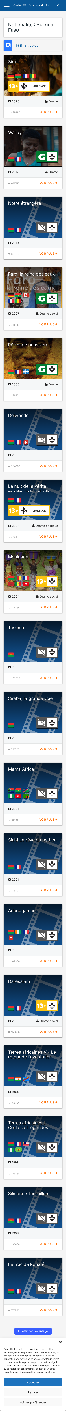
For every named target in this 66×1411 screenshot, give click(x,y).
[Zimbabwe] (26, 796)
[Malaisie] (26, 1144)
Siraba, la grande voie (30, 698)
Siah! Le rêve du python (32, 840)
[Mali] (19, 301)
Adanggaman (22, 910)
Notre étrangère (24, 203)
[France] (26, 76)
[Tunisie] (26, 584)
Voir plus (47, 112)
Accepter (33, 1382)
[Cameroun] (19, 578)
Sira (12, 61)
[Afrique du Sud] (11, 790)
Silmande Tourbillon (28, 1193)
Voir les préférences (33, 1402)
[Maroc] (11, 584)
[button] (60, 1342)
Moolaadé (18, 557)
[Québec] (27, 372)
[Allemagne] (11, 76)
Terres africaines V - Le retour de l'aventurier (32, 1054)
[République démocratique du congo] (26, 1079)
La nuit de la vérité (28, 488)
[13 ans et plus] (13, 86)
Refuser (33, 1392)
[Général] (41, 156)
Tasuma (16, 627)
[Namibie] (26, 790)
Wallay (15, 132)
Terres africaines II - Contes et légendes (28, 1125)
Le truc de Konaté (26, 1264)
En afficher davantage (33, 1331)
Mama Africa (21, 769)
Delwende (18, 415)
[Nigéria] (11, 796)
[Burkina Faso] (19, 76)
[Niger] (19, 1079)
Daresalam (19, 981)
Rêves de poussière (28, 344)
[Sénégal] (33, 76)
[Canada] (26, 295)
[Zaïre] (19, 1150)
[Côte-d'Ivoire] (19, 932)
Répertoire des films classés (44, 5)
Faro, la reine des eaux (31, 274)
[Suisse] (26, 442)
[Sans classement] (41, 227)
